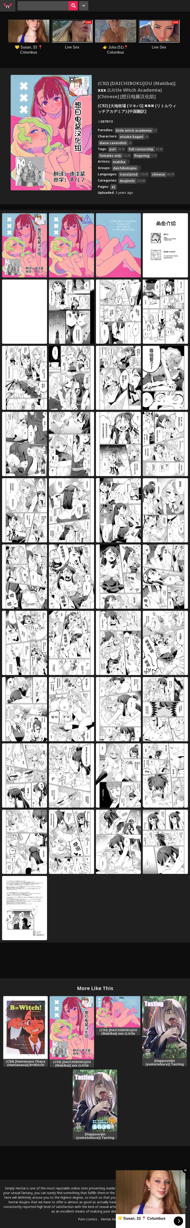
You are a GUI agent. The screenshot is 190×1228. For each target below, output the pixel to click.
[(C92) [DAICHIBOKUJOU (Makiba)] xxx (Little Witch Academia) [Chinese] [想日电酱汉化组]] (72, 1027)
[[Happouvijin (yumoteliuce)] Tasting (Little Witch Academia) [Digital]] (164, 1027)
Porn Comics (87, 1219)
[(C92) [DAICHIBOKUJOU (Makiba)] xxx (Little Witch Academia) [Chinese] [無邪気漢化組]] (118, 1011)
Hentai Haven (111, 1219)
